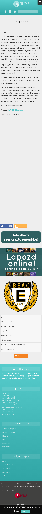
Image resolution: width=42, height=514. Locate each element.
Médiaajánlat (6, 443)
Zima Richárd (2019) (8, 396)
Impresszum (6, 447)
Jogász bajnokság (7, 331)
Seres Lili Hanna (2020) (9, 402)
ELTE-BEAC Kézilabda (15, 110)
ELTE (3, 439)
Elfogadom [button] (25, 511)
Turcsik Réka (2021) (8, 414)
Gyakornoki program (9, 428)
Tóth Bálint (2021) (7, 412)
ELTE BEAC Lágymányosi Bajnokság (13, 344)
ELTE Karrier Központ (9, 432)
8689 (9, 226)
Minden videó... (23, 356)
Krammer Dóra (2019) (9, 398)
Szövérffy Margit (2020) (10, 405)
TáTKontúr (5, 461)
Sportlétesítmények (8, 349)
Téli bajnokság (6, 340)
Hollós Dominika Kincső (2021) (12, 407)
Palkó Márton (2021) (8, 409)
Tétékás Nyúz (6, 472)
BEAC (3, 317)
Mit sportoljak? (6, 322)
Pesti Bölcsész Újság (8, 465)
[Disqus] (21, 143)
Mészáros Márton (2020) (10, 400)
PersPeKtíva (6, 468)
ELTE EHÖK (5, 436)
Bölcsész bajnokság (8, 326)
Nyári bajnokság (6, 335)
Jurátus (4, 476)
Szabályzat (5, 393)
